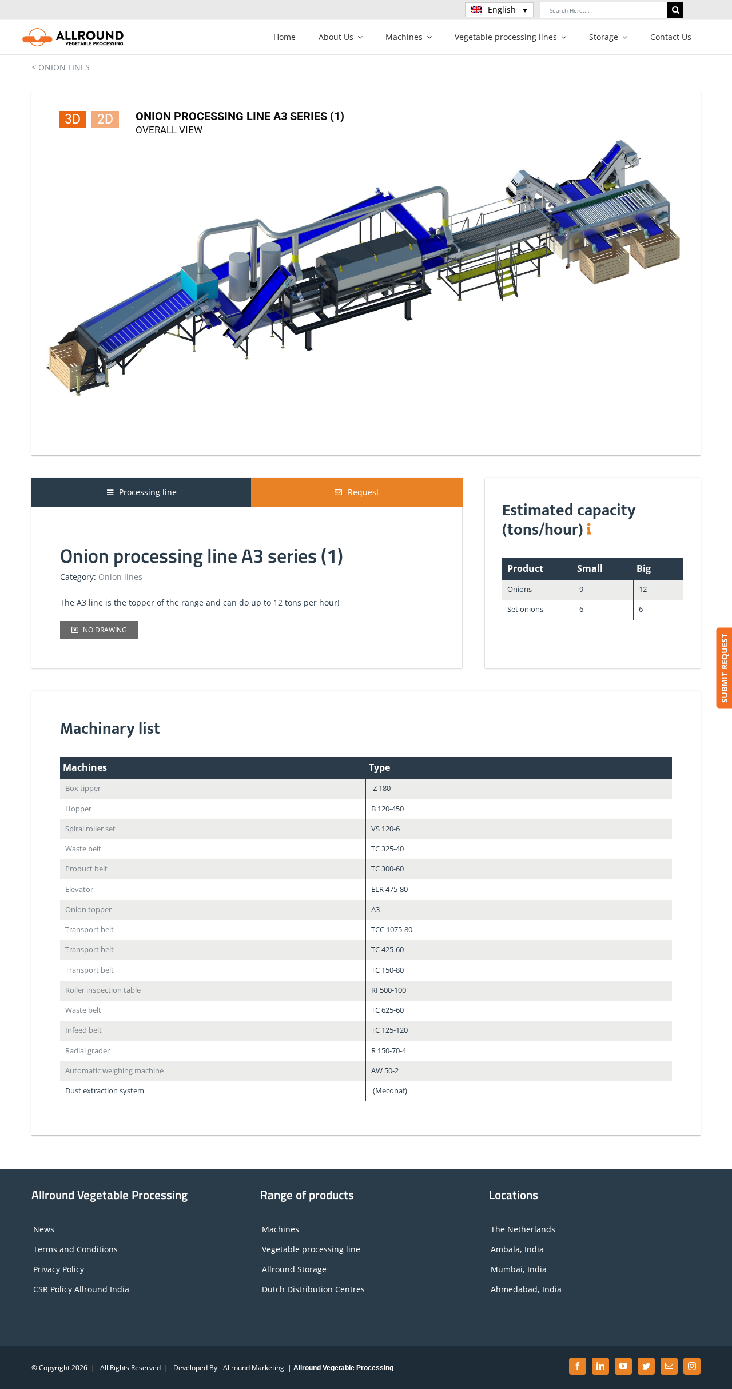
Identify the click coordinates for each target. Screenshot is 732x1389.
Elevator (79, 889)
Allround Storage (294, 1269)
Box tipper (83, 788)
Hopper (78, 809)
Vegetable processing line (311, 1249)
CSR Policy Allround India (81, 1289)
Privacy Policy (58, 1269)
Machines (280, 1229)
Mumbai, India (519, 1269)
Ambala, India (517, 1249)
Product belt (86, 869)
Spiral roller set (90, 829)
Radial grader (87, 1051)
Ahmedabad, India (526, 1289)
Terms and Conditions (75, 1249)
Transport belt (89, 929)
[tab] (141, 492)
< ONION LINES (60, 67)
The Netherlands (523, 1229)
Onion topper (88, 909)
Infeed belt (83, 1030)
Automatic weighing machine (114, 1071)
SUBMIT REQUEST (723, 667)
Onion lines (120, 576)
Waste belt (83, 849)
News (43, 1229)
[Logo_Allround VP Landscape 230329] (73, 31)
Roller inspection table (103, 990)
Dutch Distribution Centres (313, 1289)
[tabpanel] (246, 584)
